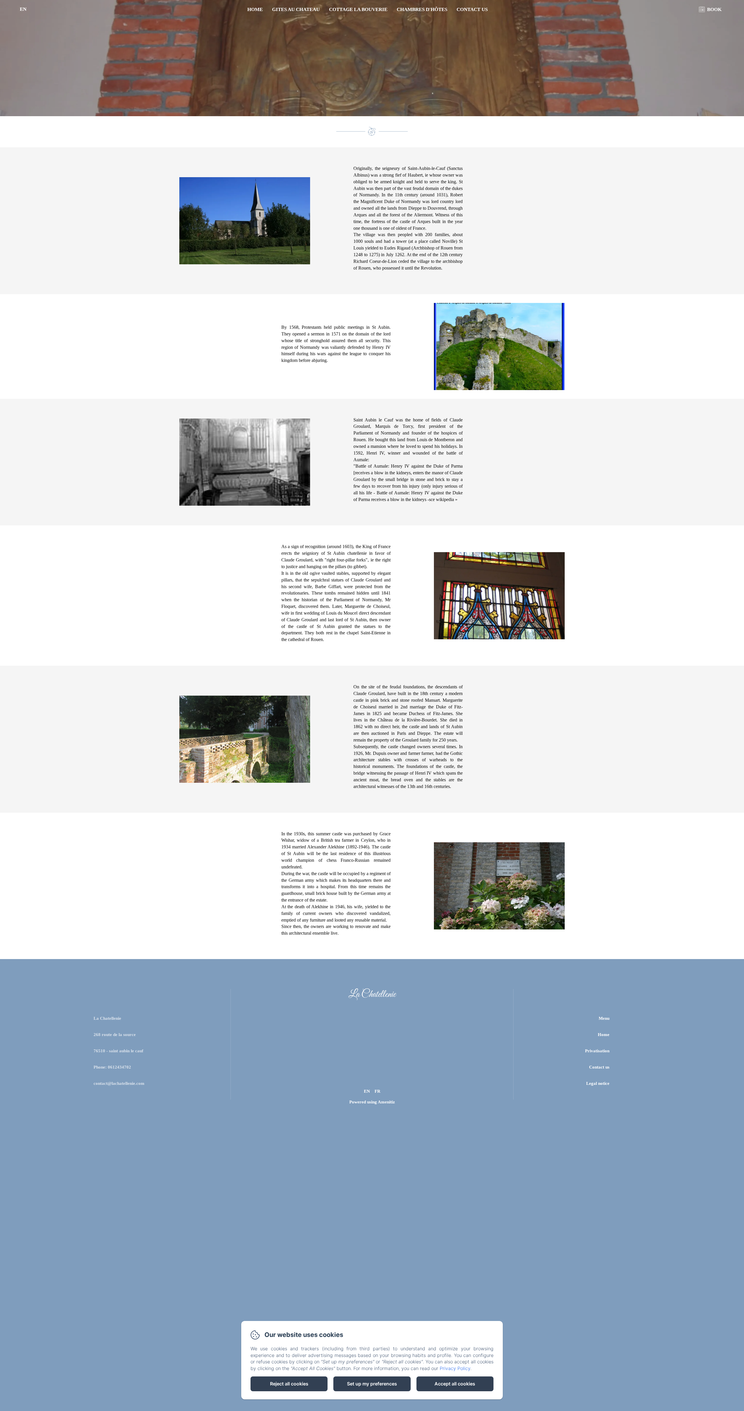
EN (367, 1091)
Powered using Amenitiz (372, 1102)
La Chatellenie (372, 994)
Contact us (472, 9)
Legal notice (597, 1083)
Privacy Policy (455, 1368)
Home (255, 9)
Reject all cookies (289, 1384)
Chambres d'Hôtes (422, 9)
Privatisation (597, 1051)
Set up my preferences (372, 1384)
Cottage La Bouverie (358, 9)
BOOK (714, 9)
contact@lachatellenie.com (119, 1083)
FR (377, 1091)
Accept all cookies (454, 1384)
